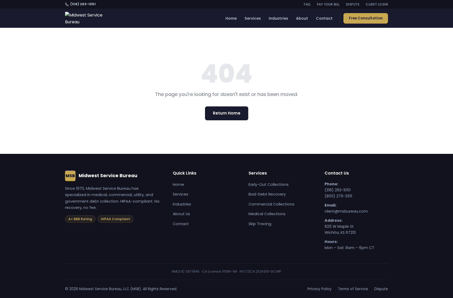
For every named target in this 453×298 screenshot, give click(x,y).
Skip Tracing (260, 223)
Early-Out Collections (269, 184)
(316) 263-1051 (83, 4)
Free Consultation (366, 18)
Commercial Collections (271, 204)
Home (231, 18)
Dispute (381, 288)
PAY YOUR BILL (328, 4)
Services (253, 18)
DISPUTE (352, 4)
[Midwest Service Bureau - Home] (87, 18)
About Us (181, 213)
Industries (278, 18)
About (302, 18)
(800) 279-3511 (338, 196)
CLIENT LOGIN (377, 4)
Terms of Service (353, 288)
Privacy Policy (320, 288)
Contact (324, 18)
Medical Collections (267, 213)
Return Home (226, 113)
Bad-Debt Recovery (267, 194)
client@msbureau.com (346, 211)
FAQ (307, 4)
